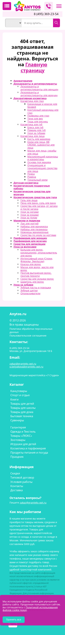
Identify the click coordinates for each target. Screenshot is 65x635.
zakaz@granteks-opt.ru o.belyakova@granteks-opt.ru (26, 365)
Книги (14, 399)
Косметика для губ (31, 124)
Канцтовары (18, 391)
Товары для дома (21, 412)
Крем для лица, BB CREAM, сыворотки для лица (41, 145)
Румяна (31, 176)
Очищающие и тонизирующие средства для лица (42, 168)
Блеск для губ (35, 127)
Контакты (16, 486)
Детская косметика (26, 182)
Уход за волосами (25, 246)
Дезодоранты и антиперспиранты (35, 83)
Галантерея (18, 427)
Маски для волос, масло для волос (37, 269)
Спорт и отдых (20, 395)
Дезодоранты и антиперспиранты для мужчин (39, 94)
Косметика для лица (32, 136)
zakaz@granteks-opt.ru (33, 502)
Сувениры (17, 420)
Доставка (16, 490)
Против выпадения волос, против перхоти (35, 274)
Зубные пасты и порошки (35, 287)
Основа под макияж (39, 162)
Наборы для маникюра (34, 226)
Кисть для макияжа (38, 139)
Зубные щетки (29, 290)
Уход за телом (28, 217)
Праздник (17, 457)
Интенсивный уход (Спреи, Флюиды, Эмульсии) (36, 260)
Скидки (15, 473)
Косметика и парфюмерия (28, 448)
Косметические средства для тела (35, 197)
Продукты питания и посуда (29, 452)
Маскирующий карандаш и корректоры (42, 158)
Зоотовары (17, 440)
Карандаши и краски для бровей (42, 105)
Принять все (13, 619)
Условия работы (21, 482)
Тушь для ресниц (37, 121)
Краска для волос (30, 264)
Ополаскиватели (30, 293)
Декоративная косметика (30, 98)
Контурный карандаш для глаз (42, 111)
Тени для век (35, 118)
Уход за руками (29, 214)
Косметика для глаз (32, 101)
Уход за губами (36, 133)
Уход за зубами (23, 284)
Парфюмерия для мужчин (30, 241)
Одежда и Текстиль (23, 431)
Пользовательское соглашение (28, 335)
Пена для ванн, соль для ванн (38, 203)
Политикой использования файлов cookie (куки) (30, 609)
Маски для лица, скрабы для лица (41, 152)
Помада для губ (36, 130)
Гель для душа (28, 200)
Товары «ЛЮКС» (21, 436)
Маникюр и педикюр (27, 220)
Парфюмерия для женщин (30, 238)
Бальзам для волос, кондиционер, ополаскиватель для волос (38, 252)
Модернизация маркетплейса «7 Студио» (34, 375)
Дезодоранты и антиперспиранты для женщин (39, 88)
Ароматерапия (23, 80)
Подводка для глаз (38, 115)
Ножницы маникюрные (34, 232)
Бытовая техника (21, 416)
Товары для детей (22, 404)
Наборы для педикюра (33, 229)
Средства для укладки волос (37, 278)
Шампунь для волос (32, 281)
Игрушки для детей (23, 444)
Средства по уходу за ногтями (38, 235)
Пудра (31, 174)
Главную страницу (34, 67)
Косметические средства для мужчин (32, 193)
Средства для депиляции (29, 244)
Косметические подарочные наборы (32, 187)
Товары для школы (23, 408)
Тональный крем (37, 179)
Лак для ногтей (29, 223)
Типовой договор (22, 477)
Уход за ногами (29, 212)
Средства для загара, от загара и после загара (39, 207)
